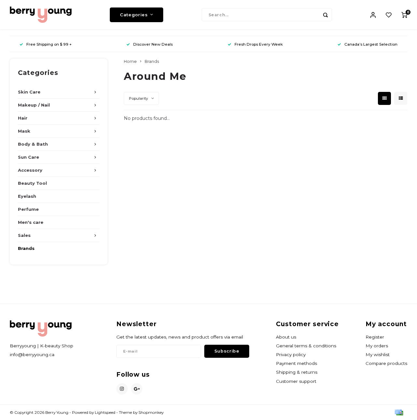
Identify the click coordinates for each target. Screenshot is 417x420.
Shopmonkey (151, 412)
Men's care (30, 222)
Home (130, 61)
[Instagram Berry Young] (122, 389)
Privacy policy (291, 354)
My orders (377, 345)
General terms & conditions (306, 345)
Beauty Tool (32, 183)
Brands (26, 248)
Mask (24, 131)
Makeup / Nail (34, 105)
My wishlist (378, 354)
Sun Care (28, 157)
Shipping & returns (296, 372)
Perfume (28, 209)
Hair (22, 118)
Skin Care (29, 91)
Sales (24, 235)
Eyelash (27, 196)
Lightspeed (105, 412)
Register (375, 337)
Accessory (30, 170)
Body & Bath (33, 144)
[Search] (325, 14)
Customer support (296, 381)
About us (286, 337)
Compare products (386, 363)
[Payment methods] (398, 412)
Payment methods (296, 363)
